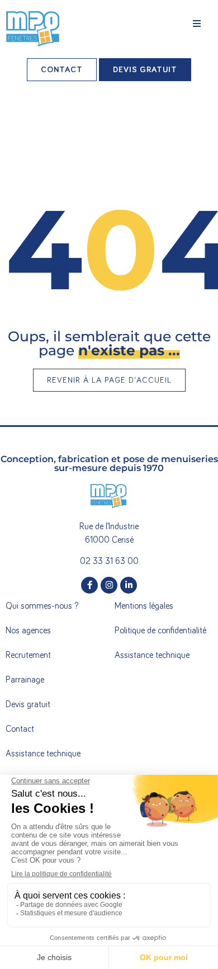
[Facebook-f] (89, 585)
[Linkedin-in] (128, 585)
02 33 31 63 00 (109, 561)
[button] (197, 23)
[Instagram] (109, 585)
